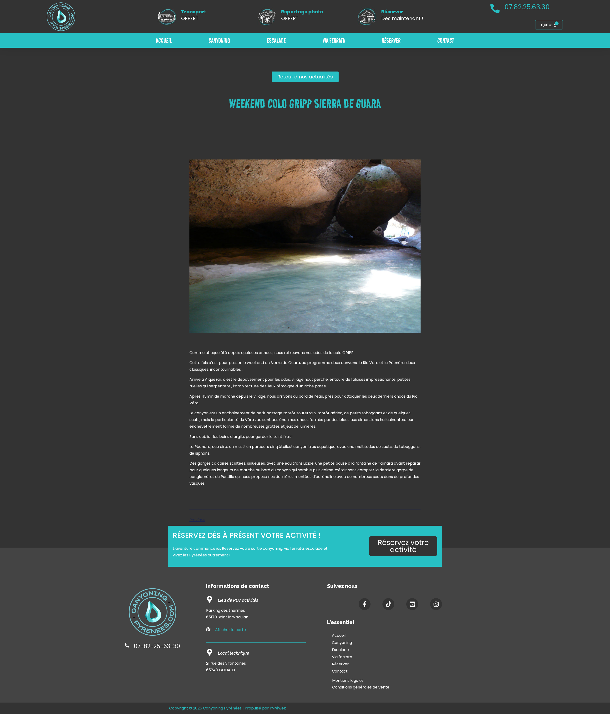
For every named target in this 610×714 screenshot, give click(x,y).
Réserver (391, 40)
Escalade (276, 40)
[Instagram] (436, 604)
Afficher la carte (230, 629)
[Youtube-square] (412, 604)
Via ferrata (334, 40)
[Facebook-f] (365, 604)
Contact (445, 40)
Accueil (164, 40)
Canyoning (219, 40)
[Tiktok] (388, 604)
